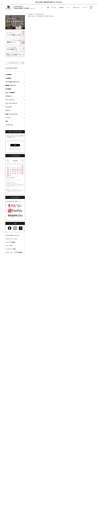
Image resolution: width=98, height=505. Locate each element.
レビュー (68, 7)
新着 (48, 7)
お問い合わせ (76, 7)
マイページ (84, 7)
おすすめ (54, 7)
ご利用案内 (61, 7)
